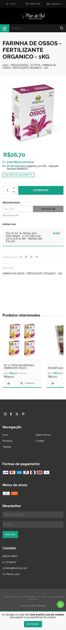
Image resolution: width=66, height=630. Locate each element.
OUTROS (35, 65)
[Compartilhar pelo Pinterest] (37, 257)
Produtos (8, 440)
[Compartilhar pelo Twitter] (31, 257)
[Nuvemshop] (33, 606)
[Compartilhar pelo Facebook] (26, 257)
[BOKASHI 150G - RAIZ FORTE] (53, 383)
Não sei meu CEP (10, 215)
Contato (40, 440)
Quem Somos (43, 434)
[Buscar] (62, 28)
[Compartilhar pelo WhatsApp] (21, 257)
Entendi (33, 624)
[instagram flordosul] (5, 414)
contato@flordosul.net (15, 568)
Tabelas (7, 447)
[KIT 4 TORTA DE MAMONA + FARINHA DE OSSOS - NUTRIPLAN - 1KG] (9, 383)
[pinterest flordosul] (23, 414)
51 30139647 (9, 562)
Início (5, 65)
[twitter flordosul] (17, 414)
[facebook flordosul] (11, 414)
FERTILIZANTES (19, 65)
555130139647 (10, 556)
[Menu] (4, 28)
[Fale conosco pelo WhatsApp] (60, 604)
